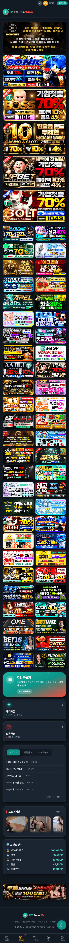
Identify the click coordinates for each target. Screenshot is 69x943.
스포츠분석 (43, 752)
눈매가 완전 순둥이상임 (17, 762)
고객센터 (53, 921)
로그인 (52, 3)
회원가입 (62, 3)
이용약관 (16, 921)
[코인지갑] (45, 3)
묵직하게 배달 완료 (15, 782)
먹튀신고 (28, 752)
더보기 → (59, 812)
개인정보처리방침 (29, 921)
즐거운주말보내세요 (15, 769)
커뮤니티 (14, 752)
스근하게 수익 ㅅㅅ (15, 789)
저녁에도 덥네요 (13, 775)
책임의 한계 (42, 921)
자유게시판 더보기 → (55, 797)
